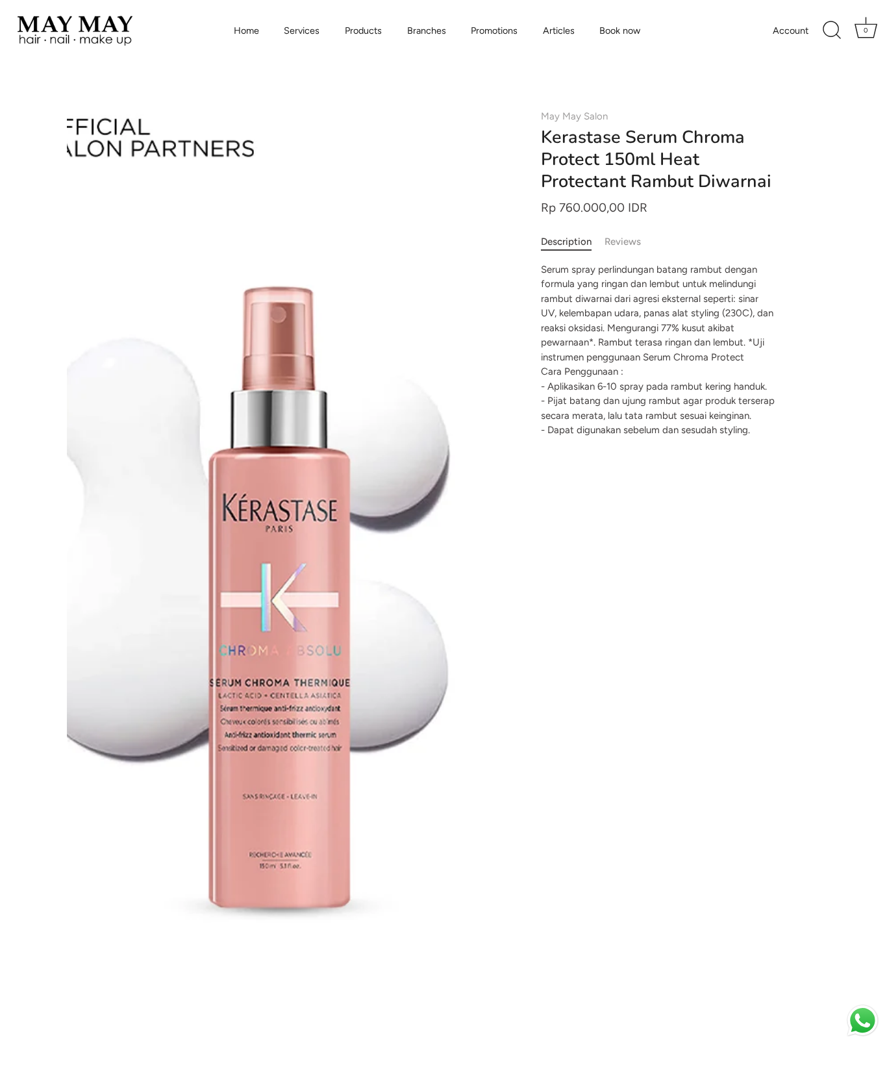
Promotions (494, 30)
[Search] (832, 30)
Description (566, 241)
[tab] (573, 241)
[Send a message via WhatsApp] (863, 1020)
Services (301, 30)
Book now (619, 30)
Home (246, 30)
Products (363, 30)
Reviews (623, 241)
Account (790, 30)
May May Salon (574, 116)
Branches (426, 30)
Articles (559, 30)
